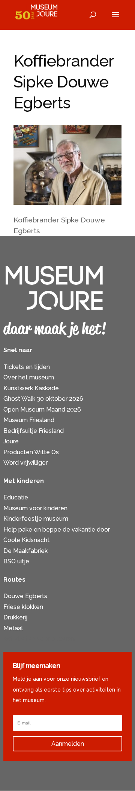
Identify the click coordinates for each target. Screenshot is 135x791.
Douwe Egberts (25, 596)
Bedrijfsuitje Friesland (33, 430)
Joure (11, 441)
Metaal (13, 628)
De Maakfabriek (25, 550)
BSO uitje (16, 561)
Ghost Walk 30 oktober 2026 (43, 398)
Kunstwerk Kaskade (31, 388)
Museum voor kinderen (35, 508)
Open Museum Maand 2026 (42, 409)
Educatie (15, 497)
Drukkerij (15, 617)
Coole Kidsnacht (26, 540)
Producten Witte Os (31, 452)
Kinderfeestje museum (35, 518)
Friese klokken (23, 606)
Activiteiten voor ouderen (39, 638)
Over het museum (28, 377)
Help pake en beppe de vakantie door (56, 529)
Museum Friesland (28, 420)
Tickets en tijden (26, 366)
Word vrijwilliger (25, 462)
